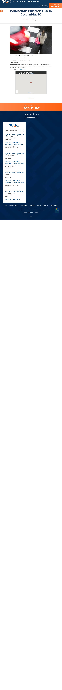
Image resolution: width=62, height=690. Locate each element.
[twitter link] (25, 114)
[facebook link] (22, 114)
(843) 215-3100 (8, 168)
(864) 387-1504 (8, 187)
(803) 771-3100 (8, 158)
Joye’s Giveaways (24, 205)
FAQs (6, 205)
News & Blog (32, 205)
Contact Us (36, 1)
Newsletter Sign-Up (31, 117)
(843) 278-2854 (8, 149)
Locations (30, 1)
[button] (1, 11)
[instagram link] (36, 114)
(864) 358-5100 (8, 196)
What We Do (22, 1)
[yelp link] (33, 114)
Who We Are (15, 1)
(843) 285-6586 (8, 177)
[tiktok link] (39, 114)
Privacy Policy (30, 212)
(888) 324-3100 (55, 5)
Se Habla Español (43, 5)
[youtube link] (30, 114)
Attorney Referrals (53, 205)
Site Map (25, 212)
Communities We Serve (13, 205)
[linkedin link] (27, 114)
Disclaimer (36, 212)
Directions (7, 142)
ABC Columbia (23, 69)
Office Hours (15, 142)
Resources (39, 205)
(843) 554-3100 (8, 139)
